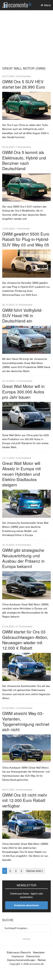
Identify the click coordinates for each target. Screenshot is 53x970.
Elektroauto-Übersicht (19, 952)
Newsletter (39, 952)
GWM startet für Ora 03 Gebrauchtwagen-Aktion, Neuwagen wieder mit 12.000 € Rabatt (25, 640)
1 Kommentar (23, 228)
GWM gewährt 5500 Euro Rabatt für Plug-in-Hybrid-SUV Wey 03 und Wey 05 (25, 239)
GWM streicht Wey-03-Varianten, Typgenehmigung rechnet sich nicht (25, 721)
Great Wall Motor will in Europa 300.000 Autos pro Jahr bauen (23, 391)
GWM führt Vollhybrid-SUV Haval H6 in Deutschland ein (22, 315)
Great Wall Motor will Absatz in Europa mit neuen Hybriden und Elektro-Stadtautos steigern (21, 474)
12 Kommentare (24, 708)
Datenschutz (33, 956)
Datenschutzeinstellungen (21, 960)
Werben (42, 960)
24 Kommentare (24, 789)
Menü (47, 5)
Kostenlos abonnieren (26, 905)
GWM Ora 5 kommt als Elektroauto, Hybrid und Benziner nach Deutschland (24, 160)
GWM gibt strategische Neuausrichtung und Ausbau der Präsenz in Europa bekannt (23, 558)
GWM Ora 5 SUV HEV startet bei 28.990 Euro (23, 84)
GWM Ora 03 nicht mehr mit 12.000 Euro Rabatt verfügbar (24, 800)
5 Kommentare (23, 457)
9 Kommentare (23, 544)
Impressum (18, 956)
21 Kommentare (24, 304)
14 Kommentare (24, 380)
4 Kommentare (23, 76)
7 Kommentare (23, 146)
